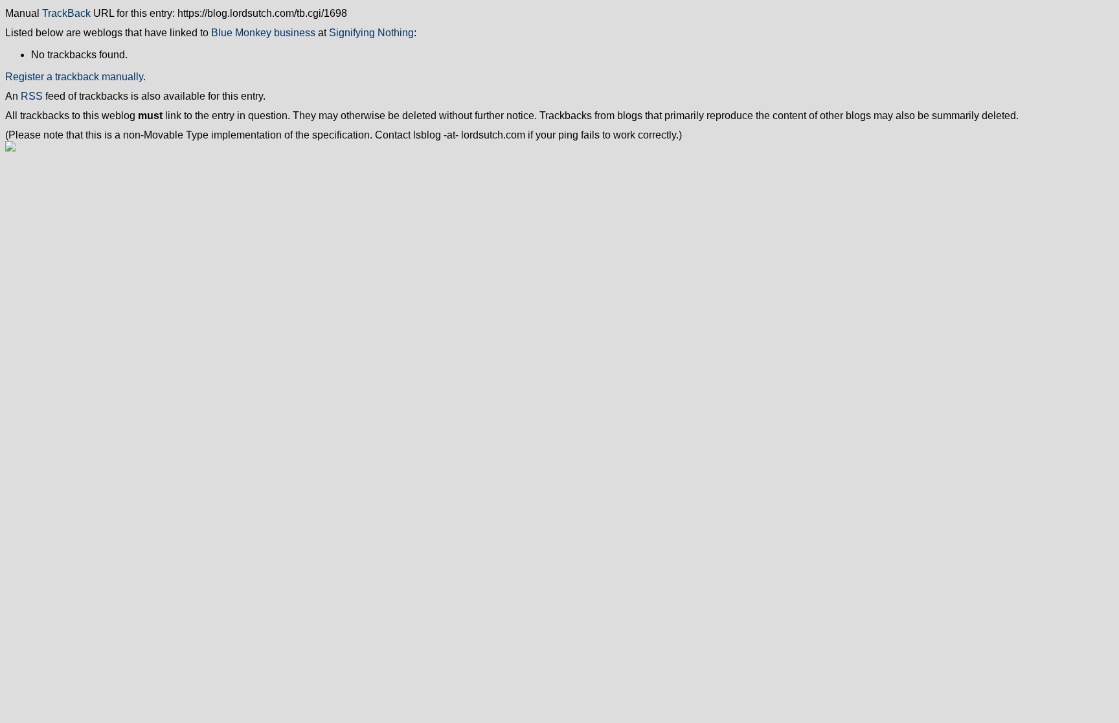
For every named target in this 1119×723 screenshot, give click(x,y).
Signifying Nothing (371, 32)
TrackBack (66, 13)
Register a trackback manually (74, 76)
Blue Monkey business (263, 32)
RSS (32, 96)
